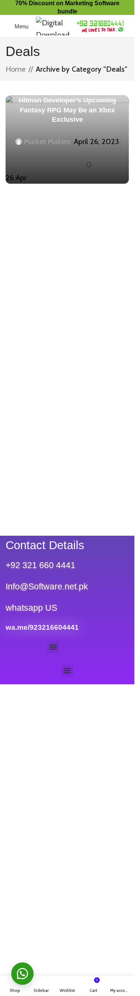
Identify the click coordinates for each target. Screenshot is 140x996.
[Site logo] (52, 25)
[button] (53, 647)
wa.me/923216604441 (42, 627)
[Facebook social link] (49, 158)
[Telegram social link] (76, 158)
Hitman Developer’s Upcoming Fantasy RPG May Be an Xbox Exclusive (67, 110)
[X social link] (58, 158)
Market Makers (47, 141)
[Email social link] (67, 158)
